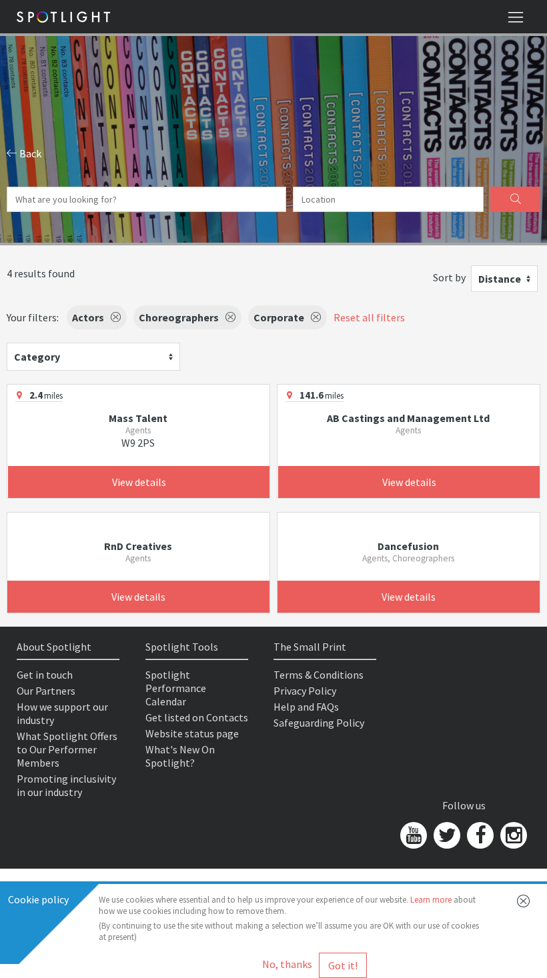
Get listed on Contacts (196, 717)
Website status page (192, 733)
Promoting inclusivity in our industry (66, 785)
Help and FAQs (306, 706)
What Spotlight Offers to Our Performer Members (67, 749)
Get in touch (45, 674)
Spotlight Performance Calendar (175, 688)
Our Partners (46, 690)
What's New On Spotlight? (180, 756)
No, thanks (287, 964)
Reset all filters (369, 317)
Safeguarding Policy (319, 722)
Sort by (449, 277)
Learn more (431, 899)
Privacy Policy (305, 690)
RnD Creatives (138, 546)
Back (29, 153)
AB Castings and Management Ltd (408, 418)
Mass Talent (138, 418)
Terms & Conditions (319, 674)
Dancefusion (408, 546)
